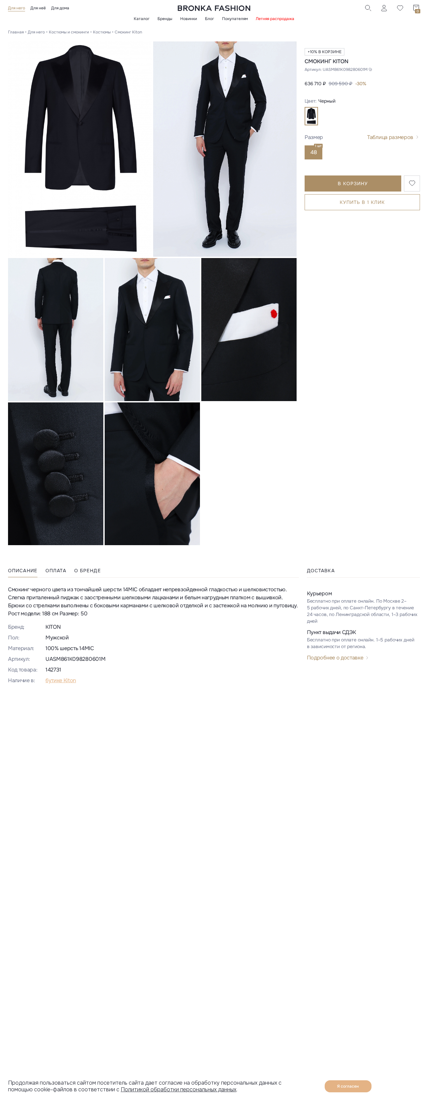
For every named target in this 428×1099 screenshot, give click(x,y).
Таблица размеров (390, 136)
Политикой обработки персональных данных (178, 1089)
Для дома (60, 8)
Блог (209, 18)
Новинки (188, 18)
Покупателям (235, 18)
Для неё (38, 8)
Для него (16, 8)
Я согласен (348, 1086)
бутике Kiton (60, 680)
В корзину (353, 183)
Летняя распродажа (275, 18)
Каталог (141, 18)
